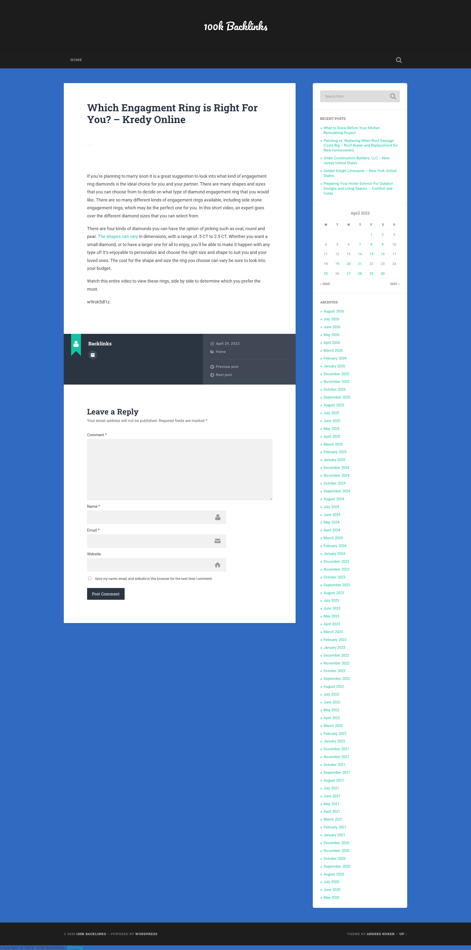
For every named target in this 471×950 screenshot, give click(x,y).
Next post (224, 375)
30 (383, 273)
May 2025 (331, 428)
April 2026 (332, 342)
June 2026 (332, 327)
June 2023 (332, 608)
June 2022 (332, 702)
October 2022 (334, 671)
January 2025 (334, 460)
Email (93, 530)
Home (76, 60)
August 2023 (334, 593)
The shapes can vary (118, 236)
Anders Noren (381, 934)
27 (349, 273)
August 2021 (334, 780)
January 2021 (334, 835)
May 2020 (331, 897)
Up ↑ (403, 934)
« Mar (325, 284)
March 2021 (333, 819)
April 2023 (332, 624)
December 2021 (336, 749)
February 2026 (335, 358)
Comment (97, 435)
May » (395, 284)
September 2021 (337, 772)
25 (326, 273)
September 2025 (337, 397)
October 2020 (334, 858)
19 (337, 264)
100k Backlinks (235, 26)
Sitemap (75, 947)
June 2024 (332, 514)
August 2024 (334, 499)
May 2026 (331, 335)
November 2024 (336, 475)
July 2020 (331, 882)
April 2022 (332, 718)
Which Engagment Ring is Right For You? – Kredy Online (172, 113)
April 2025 (332, 436)
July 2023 (331, 600)
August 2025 (334, 405)
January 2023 (334, 647)
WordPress (146, 934)
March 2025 (333, 444)
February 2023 (335, 640)
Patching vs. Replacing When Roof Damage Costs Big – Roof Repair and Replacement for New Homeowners (361, 145)
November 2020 (336, 851)
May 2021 (331, 804)
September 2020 (337, 866)
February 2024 (335, 546)
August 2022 (334, 686)
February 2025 (335, 452)
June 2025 (332, 421)
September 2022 (337, 678)
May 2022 (331, 710)
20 (349, 264)
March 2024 (333, 538)
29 (371, 273)
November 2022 (336, 663)
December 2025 (336, 374)
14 (360, 254)
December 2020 (336, 843)
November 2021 (336, 757)
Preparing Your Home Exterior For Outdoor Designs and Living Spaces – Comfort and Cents (358, 188)
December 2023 (336, 561)
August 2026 (334, 311)
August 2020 (334, 874)
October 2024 (334, 483)
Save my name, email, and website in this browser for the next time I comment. (154, 579)
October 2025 (334, 389)
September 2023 (337, 585)
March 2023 (333, 632)
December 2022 (336, 655)
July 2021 (331, 788)
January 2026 (334, 366)
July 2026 (331, 319)
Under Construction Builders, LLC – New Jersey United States (357, 160)
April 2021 (332, 811)
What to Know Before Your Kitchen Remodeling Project (352, 130)
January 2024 (334, 553)
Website (94, 554)
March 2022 (333, 726)
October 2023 (334, 577)
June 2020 (332, 890)
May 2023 (331, 616)
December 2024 (336, 467)
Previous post (227, 366)
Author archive (92, 354)
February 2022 (335, 733)
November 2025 (336, 381)
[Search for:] (360, 96)
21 (360, 264)
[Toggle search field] (399, 60)
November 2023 (336, 569)
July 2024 (331, 507)
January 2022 (334, 741)
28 (360, 273)
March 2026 (333, 350)
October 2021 (334, 764)
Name (93, 507)
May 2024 (331, 522)
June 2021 (332, 796)
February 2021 (335, 827)
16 (383, 254)
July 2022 (331, 694)
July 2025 (331, 413)
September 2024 (337, 491)
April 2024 (332, 530)
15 (371, 254)
